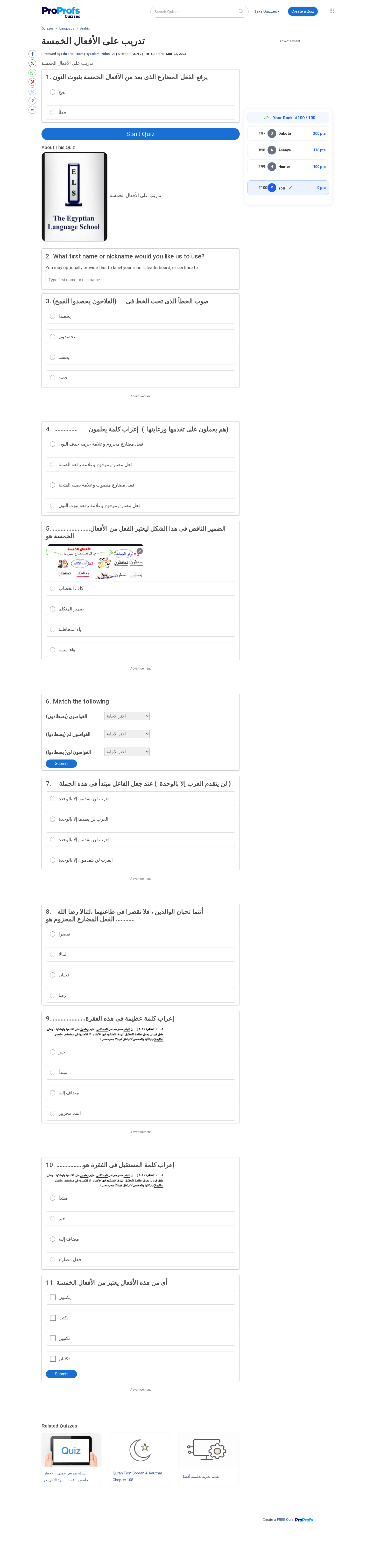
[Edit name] (290, 187)
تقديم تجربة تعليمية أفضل (200, 1476)
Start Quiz (140, 134)
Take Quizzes (265, 11)
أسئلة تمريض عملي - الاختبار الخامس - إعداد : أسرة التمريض (67, 1476)
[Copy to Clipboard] (33, 100)
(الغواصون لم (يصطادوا (68, 734)
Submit (61, 763)
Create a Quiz (303, 11)
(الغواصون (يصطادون (66, 716)
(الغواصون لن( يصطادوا (68, 752)
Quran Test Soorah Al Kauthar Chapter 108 (137, 1476)
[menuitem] (267, 12)
